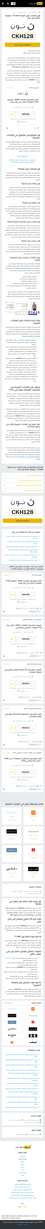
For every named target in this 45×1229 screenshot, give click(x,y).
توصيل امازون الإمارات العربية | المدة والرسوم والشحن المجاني (22, 1084)
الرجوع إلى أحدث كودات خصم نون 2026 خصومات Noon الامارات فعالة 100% (22, 161)
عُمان (22, 1167)
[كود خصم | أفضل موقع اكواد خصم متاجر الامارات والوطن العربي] (39, 12)
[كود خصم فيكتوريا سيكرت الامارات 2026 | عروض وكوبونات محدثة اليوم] (11, 812)
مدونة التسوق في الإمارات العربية (22, 1190)
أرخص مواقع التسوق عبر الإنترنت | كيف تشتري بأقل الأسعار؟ (23, 1093)
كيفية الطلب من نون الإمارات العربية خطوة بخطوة (23, 560)
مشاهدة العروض (22, 520)
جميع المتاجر (33, 12)
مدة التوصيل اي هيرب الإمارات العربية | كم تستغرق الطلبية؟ (23, 1074)
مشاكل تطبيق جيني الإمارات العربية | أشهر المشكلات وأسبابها (22, 1079)
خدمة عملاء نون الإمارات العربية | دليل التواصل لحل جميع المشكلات (21, 556)
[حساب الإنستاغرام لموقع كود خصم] (25, 1206)
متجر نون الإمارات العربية (23, 268)
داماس (11, 876)
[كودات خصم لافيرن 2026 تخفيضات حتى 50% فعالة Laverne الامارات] (33, 869)
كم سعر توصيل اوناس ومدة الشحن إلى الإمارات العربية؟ (22, 1070)
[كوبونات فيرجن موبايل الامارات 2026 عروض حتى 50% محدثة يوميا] (33, 850)
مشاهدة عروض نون (22, 44)
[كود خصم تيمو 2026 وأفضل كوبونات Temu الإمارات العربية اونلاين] (33, 812)
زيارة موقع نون (23, 121)
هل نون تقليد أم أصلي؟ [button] (34, 475)
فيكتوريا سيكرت (12, 820)
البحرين (22, 1164)
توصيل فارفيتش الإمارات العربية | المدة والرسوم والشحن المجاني (21, 1055)
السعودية (22, 1156)
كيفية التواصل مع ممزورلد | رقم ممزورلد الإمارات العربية (21, 1107)
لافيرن (33, 876)
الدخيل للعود (11, 839)
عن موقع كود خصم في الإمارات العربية (22, 1195)
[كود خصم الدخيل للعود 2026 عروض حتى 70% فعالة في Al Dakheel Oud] (11, 831)
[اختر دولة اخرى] (13, 3)
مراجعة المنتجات (22, 12)
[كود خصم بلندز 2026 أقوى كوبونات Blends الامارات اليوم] (12, 1035)
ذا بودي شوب (33, 839)
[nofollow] (22, 33)
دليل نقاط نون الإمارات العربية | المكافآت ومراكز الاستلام (21, 547)
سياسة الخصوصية (22, 1224)
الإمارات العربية (22, 1159)
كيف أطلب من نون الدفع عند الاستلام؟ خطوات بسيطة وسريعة (22, 537)
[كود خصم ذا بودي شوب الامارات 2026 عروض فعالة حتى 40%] (33, 831)
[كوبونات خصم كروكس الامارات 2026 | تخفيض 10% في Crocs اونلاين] (33, 1042)
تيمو (33, 820)
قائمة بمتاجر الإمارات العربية (23, 1184)
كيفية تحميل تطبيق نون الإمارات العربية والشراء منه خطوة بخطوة (23, 551)
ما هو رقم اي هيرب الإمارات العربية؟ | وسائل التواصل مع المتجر (22, 1098)
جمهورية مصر (22, 1173)
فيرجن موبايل (33, 857)
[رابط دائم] (38, 128)
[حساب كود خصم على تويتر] (19, 1206)
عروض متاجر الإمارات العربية (22, 1187)
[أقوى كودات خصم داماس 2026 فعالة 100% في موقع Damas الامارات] (11, 869)
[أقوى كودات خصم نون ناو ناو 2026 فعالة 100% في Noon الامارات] (12, 1042)
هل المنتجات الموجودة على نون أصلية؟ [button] (28, 485)
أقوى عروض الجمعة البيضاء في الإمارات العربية (22, 1198)
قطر (22, 1170)
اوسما (11, 857)
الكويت (22, 1162)
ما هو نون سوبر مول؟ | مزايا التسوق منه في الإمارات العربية (23, 542)
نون (14, 12)
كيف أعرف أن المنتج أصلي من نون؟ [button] (30, 480)
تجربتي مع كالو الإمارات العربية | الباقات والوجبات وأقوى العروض (22, 1066)
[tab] (22, 475)
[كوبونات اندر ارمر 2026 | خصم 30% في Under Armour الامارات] (33, 1035)
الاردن (22, 1175)
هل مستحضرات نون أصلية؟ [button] (32, 490)
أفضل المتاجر (36, 1003)
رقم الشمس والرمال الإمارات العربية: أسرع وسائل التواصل (21, 1089)
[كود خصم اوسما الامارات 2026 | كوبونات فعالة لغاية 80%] (11, 850)
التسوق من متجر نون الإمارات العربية (23, 335)
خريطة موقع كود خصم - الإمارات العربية (22, 1192)
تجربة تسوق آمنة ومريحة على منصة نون (22, 455)
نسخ (12, 114)
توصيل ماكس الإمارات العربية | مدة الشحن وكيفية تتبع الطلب (22, 1061)
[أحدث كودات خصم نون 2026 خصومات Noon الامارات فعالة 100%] (22, 93)
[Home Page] (35, 3)
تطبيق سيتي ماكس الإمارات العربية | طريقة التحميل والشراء (22, 1103)
